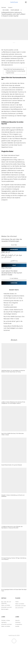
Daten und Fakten (5, 605)
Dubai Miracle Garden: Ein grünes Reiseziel (11, 465)
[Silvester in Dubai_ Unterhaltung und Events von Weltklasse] (14, 480)
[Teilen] (8, 45)
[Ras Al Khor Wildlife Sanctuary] (14, 418)
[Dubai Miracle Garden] (14, 450)
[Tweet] (12, 45)
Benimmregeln (4, 609)
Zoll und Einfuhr (19, 607)
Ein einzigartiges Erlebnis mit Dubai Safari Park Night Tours (13, 590)
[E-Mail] (19, 45)
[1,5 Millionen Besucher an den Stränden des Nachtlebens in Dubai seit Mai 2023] (14, 511)
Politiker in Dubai (5, 620)
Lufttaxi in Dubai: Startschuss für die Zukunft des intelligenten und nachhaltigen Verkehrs (13, 312)
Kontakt (17, 626)
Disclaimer (18, 622)
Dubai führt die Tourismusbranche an (14, 69)
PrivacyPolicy (18, 624)
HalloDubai (14, 2)
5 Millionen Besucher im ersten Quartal (15, 71)
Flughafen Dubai (10, 72)
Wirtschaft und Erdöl (6, 607)
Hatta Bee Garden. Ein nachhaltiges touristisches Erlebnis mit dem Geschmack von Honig (14, 296)
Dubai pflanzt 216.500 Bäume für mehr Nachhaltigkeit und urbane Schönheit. (13, 328)
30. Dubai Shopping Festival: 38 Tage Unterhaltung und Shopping (13, 558)
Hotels (17, 601)
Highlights (4, 622)
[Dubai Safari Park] (14, 574)
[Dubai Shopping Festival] (14, 543)
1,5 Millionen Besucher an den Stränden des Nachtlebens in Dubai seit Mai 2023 (12, 527)
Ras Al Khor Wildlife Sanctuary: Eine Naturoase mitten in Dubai (12, 434)
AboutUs (17, 620)
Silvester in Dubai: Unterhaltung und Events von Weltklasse (13, 495)
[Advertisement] (14, 217)
